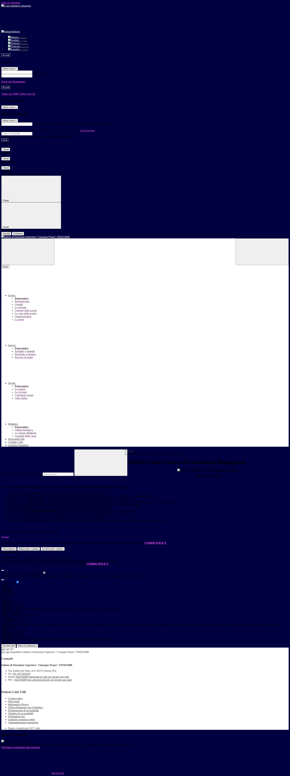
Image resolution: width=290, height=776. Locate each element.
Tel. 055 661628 (21, 673)
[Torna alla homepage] (145, 236)
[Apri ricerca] (262, 251)
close (5, 267)
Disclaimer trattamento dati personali (20, 747)
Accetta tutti (52, 549)
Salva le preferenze (27, 646)
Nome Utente (40, 72)
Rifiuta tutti (29, 549)
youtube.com (8, 582)
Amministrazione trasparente (23, 722)
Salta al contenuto (10, 2)
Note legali (14, 701)
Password (38, 75)
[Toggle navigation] (27, 251)
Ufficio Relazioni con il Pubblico (25, 707)
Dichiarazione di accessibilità (23, 710)
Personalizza (9, 549)
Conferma (18, 233)
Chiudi (6, 149)
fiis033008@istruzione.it (42, 676)
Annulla (6, 233)
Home (130, 450)
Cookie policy (15, 698)
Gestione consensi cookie (21, 719)
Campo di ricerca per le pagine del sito (21, 474)
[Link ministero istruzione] (16, 5)
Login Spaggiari (87, 130)
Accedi (6, 55)
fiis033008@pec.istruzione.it (42, 679)
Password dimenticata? (13, 81)
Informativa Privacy (18, 704)
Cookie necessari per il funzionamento (21, 572)
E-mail (36, 124)
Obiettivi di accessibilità (20, 713)
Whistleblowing (16, 716)
